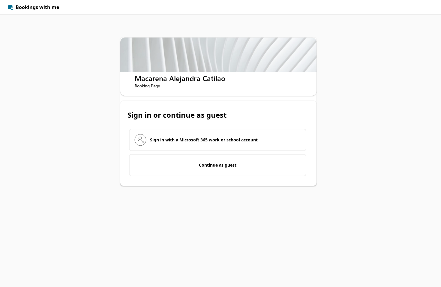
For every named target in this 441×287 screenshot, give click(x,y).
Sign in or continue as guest (177, 115)
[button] (426, 7)
